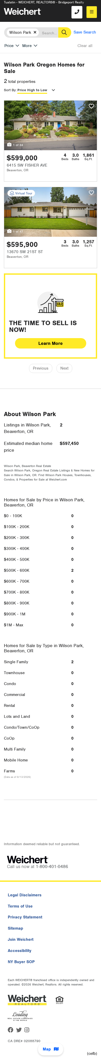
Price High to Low (32, 90)
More (27, 45)
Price (8, 45)
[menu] (91, 12)
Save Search (85, 32)
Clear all (84, 45)
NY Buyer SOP (21, 961)
